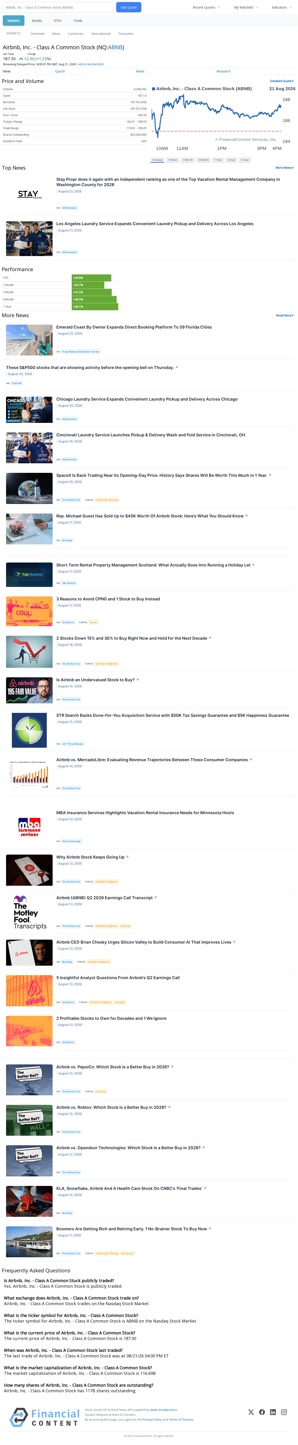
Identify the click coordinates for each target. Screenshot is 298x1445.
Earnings (125, 926)
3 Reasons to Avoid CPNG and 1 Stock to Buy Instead (108, 598)
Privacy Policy (152, 1419)
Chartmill (16, 383)
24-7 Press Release (72, 744)
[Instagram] (284, 1417)
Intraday (157, 159)
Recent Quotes (204, 7)
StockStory (68, 622)
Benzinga (67, 540)
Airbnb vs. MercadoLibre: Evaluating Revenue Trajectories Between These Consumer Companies (154, 759)
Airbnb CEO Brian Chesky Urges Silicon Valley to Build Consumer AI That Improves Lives (146, 942)
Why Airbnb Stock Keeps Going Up (92, 857)
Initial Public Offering (107, 500)
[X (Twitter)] (251, 1417)
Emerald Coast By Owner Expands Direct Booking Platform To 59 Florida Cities (134, 327)
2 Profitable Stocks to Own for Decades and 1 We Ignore (111, 1018)
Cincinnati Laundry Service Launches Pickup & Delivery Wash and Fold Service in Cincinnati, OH (150, 434)
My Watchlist (243, 7)
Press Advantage (71, 841)
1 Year (218, 159)
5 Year (245, 159)
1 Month (188, 159)
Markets (13, 20)
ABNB (115, 47)
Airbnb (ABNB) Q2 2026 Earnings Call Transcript (106, 897)
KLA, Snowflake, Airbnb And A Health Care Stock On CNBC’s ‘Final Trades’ (131, 1188)
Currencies (76, 33)
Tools (78, 20)
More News (284, 167)
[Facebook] (262, 1417)
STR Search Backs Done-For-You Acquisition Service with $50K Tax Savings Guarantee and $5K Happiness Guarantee (172, 715)
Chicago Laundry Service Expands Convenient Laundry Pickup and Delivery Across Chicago (147, 399)
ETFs (57, 20)
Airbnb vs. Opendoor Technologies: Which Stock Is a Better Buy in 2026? (130, 1147)
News (56, 33)
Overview (37, 33)
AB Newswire (69, 208)
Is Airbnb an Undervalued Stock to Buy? (97, 679)
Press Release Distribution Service (80, 351)
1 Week (172, 159)
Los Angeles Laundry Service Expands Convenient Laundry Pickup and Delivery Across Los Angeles (155, 223)
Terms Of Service (181, 1419)
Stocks (37, 20)
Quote (60, 71)
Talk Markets (69, 583)
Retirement (128, 1253)
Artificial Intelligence (107, 663)
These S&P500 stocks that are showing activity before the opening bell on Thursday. (92, 367)
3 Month (203, 159)
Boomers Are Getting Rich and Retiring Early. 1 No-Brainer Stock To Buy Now (133, 1228)
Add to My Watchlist (91, 64)
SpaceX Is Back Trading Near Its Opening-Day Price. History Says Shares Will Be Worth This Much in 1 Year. (164, 475)
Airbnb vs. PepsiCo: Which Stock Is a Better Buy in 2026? (115, 1066)
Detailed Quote (281, 81)
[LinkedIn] (273, 1417)
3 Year (231, 159)
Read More (284, 315)
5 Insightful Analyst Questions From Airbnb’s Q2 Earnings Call (118, 977)
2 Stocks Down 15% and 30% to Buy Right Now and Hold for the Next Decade (134, 638)
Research (223, 71)
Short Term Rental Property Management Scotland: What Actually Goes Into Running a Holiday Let (155, 565)
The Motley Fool (71, 500)
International (100, 33)
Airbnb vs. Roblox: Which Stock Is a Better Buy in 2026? (113, 1107)
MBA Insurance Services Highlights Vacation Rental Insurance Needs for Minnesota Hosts (145, 812)
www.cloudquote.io (163, 1410)
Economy (100, 1091)
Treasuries (126, 33)
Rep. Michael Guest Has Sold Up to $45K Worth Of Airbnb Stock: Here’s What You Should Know (152, 515)
